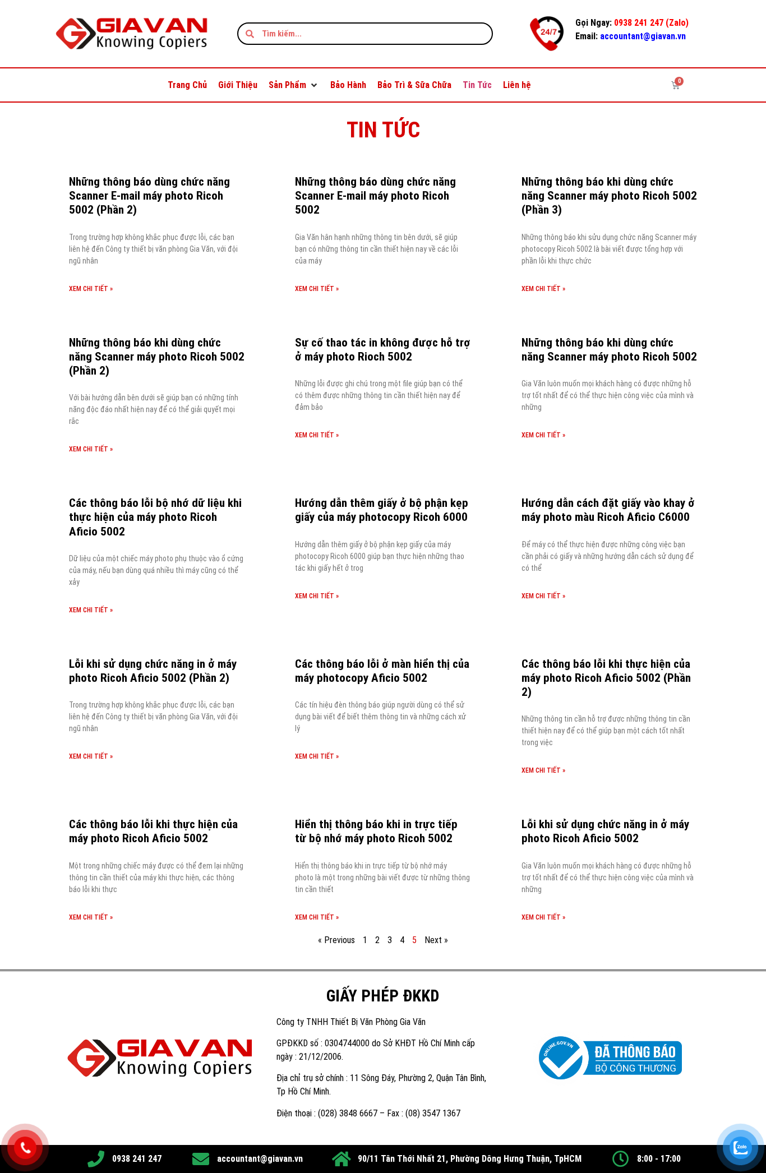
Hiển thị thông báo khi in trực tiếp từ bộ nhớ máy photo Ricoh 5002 (376, 831)
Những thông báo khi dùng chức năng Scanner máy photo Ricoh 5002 (609, 349)
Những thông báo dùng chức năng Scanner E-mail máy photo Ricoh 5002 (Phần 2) (149, 195)
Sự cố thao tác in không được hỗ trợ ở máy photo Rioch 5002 (382, 349)
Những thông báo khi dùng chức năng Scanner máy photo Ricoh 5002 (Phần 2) (156, 356)
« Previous (336, 940)
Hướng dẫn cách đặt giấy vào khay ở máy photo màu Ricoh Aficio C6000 (608, 510)
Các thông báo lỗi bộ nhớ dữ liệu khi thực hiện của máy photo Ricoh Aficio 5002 (155, 517)
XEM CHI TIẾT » (91, 289)
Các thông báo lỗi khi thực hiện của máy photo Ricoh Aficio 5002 (153, 831)
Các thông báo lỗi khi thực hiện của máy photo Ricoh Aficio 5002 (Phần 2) (606, 678)
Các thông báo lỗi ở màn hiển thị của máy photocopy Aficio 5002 (382, 671)
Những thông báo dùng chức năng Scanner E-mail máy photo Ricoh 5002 (375, 195)
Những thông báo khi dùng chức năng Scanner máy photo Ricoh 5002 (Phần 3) (609, 195)
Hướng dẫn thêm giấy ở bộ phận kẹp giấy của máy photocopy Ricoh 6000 (381, 510)
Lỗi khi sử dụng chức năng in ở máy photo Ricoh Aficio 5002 (605, 831)
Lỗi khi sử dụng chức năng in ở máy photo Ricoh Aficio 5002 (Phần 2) (153, 671)
